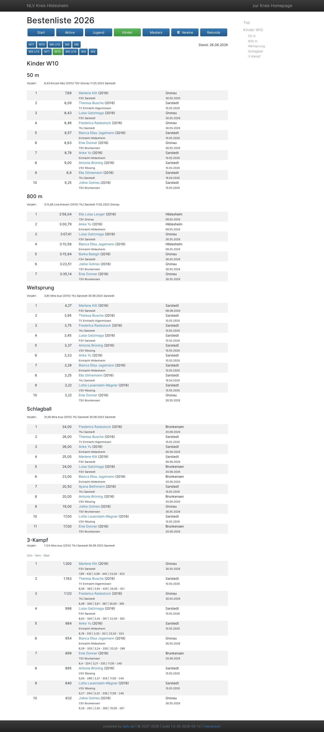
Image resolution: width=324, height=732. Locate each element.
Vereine (187, 32)
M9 (67, 44)
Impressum (212, 726)
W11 (47, 51)
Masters (156, 32)
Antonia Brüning (91, 163)
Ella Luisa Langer (92, 214)
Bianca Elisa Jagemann (96, 133)
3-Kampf (254, 56)
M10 (42, 44)
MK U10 (55, 44)
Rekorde (213, 32)
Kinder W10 (253, 30)
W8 (93, 51)
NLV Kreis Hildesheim (47, 5)
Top (246, 22)
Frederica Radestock (95, 123)
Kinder (127, 32)
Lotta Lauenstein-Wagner (98, 385)
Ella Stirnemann (90, 173)
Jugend (98, 32)
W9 (83, 51)
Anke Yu (85, 153)
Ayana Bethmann (92, 486)
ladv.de (128, 726)
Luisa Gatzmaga (91, 113)
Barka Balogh (89, 254)
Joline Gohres (89, 183)
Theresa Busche (91, 103)
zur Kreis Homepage (272, 5)
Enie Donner (88, 143)
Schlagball (255, 51)
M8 (76, 44)
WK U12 (34, 51)
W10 (58, 51)
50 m (251, 36)
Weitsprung (256, 46)
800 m (252, 41)
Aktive (70, 32)
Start (41, 32)
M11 (31, 44)
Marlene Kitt (88, 93)
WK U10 (70, 51)
